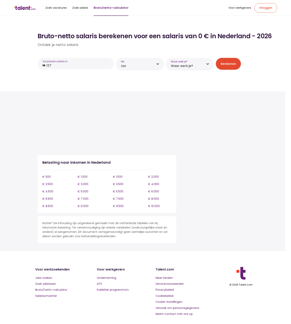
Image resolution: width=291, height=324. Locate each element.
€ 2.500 (47, 184)
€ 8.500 (47, 206)
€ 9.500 (118, 206)
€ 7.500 (118, 199)
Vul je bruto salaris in (55, 61)
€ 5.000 (83, 191)
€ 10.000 (154, 206)
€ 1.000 (82, 177)
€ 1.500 (118, 177)
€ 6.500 (47, 199)
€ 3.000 (83, 184)
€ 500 (46, 177)
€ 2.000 (153, 177)
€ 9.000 (83, 206)
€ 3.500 (118, 184)
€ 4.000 (153, 184)
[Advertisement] (107, 124)
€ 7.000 (83, 199)
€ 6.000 (153, 191)
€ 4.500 (47, 191)
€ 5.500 (118, 191)
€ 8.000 (153, 199)
